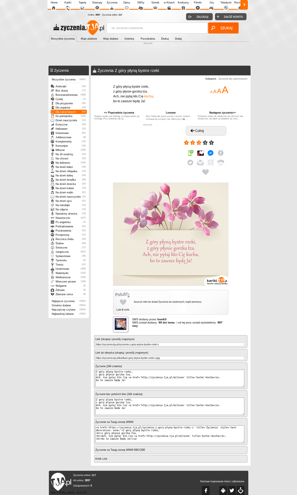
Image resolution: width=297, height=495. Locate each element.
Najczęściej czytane (69, 309)
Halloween (71, 128)
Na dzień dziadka (71, 179)
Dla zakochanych (71, 111)
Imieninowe (71, 133)
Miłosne (71, 150)
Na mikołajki (71, 205)
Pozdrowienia (71, 230)
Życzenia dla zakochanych (233, 78)
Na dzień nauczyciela (71, 196)
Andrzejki (71, 86)
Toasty (71, 264)
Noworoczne (71, 217)
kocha (148, 96)
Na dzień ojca (71, 200)
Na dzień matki (71, 192)
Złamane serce (71, 294)
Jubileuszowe (71, 137)
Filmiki (198, 2)
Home (54, 2)
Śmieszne (71, 247)
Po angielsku (71, 222)
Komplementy (71, 141)
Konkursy (183, 2)
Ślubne (71, 243)
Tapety (82, 2)
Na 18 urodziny (71, 154)
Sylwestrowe (71, 256)
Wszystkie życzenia (69, 79)
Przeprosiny (71, 234)
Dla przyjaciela (71, 103)
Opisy (126, 2)
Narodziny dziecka (71, 213)
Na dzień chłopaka (71, 171)
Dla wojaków (71, 107)
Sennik (155, 2)
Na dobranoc (71, 162)
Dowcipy (97, 2)
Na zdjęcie (71, 209)
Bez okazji (71, 90)
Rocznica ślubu (71, 239)
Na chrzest (71, 158)
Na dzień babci (71, 167)
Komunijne (71, 145)
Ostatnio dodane (69, 305)
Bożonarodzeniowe (71, 94)
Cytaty (71, 99)
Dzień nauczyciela (71, 120)
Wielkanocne (71, 277)
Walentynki (71, 273)
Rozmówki (240, 2)
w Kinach (169, 2)
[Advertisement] (148, 54)
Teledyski (226, 2)
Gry (212, 2)
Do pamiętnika (71, 116)
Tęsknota (71, 260)
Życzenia (112, 2)
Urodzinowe (71, 268)
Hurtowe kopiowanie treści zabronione (222, 481)
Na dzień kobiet (71, 188)
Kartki (67, 2)
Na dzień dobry (71, 175)
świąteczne (71, 251)
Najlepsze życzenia (69, 301)
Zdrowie (71, 290)
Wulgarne (71, 285)
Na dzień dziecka (71, 183)
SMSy (140, 2)
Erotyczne (71, 124)
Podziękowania (71, 226)
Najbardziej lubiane (69, 313)
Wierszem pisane (71, 281)
